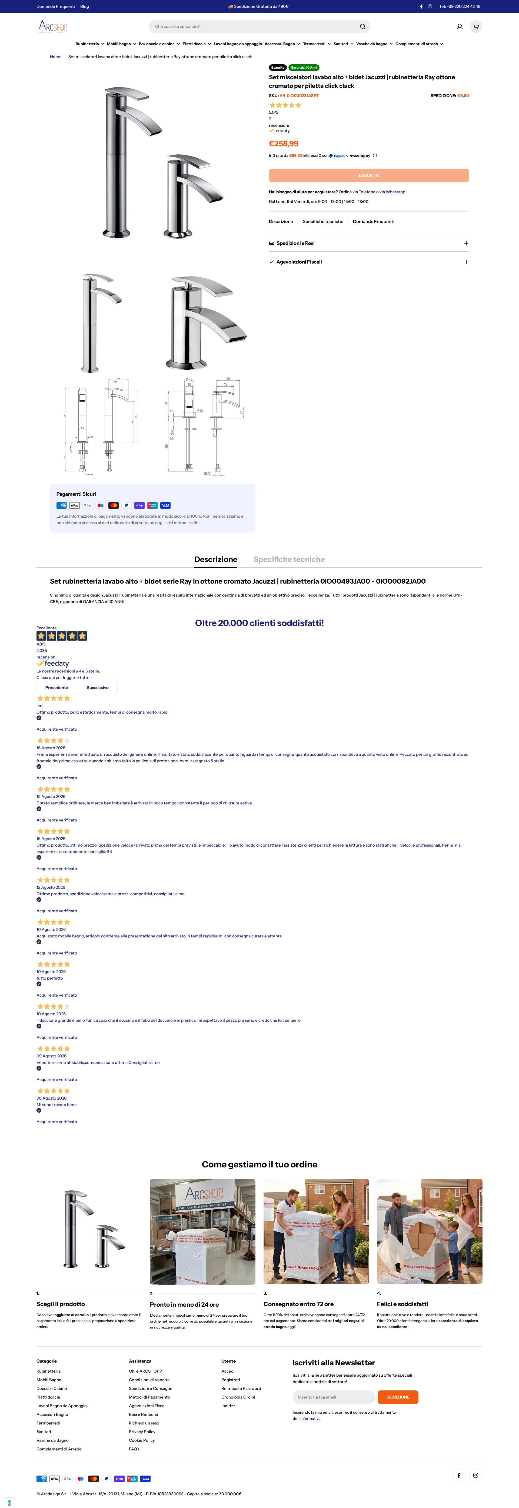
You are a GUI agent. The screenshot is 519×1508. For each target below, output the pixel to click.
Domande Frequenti (55, 6)
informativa (310, 1418)
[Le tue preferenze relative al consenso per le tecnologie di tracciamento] (9, 1503)
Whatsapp (395, 191)
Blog (84, 6)
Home (56, 56)
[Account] (460, 26)
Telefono (367, 191)
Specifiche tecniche (323, 221)
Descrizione (281, 221)
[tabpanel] (259, 590)
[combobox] (259, 26)
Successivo (98, 687)
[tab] (215, 561)
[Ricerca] (363, 26)
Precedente (56, 687)
